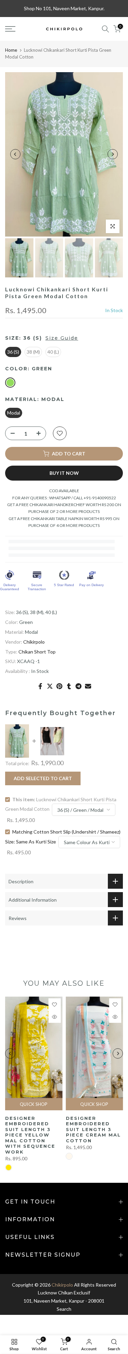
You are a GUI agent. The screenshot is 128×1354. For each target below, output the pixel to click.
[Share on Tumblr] (69, 686)
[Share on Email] (88, 686)
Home (11, 50)
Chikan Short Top (37, 652)
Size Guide (61, 338)
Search (64, 1309)
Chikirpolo (34, 642)
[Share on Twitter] (50, 686)
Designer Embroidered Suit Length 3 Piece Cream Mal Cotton (93, 1129)
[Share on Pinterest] (59, 686)
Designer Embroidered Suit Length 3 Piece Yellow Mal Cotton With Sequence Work (30, 1135)
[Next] (113, 154)
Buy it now (64, 473)
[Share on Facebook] (40, 686)
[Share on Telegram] (78, 686)
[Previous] (15, 154)
